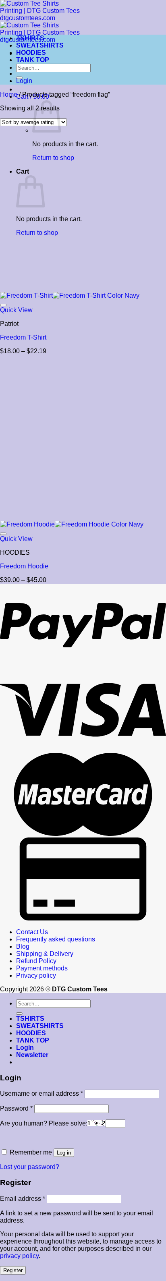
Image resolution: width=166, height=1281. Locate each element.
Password (16, 1108)
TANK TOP (32, 59)
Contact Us (32, 932)
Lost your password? (29, 1166)
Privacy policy (36, 975)
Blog (22, 946)
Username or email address (41, 1093)
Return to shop (53, 157)
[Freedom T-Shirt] (69, 295)
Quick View (16, 310)
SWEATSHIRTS (40, 45)
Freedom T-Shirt (23, 337)
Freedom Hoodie (24, 566)
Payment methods (42, 968)
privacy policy (19, 1255)
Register (13, 1270)
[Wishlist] (3, 305)
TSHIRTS (30, 38)
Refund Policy (36, 961)
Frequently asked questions (55, 939)
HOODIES (31, 52)
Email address (22, 1198)
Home (8, 94)
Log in (64, 1153)
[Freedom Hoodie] (71, 524)
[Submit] (19, 1013)
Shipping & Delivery (44, 953)
